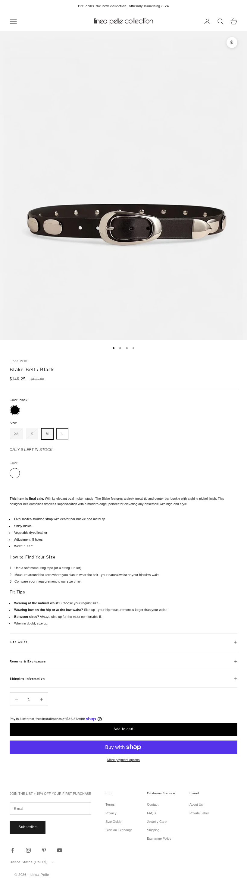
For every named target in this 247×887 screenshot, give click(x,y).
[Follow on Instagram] (28, 850)
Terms (110, 804)
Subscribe (27, 827)
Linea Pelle (19, 361)
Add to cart (123, 729)
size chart (74, 581)
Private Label (198, 813)
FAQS (151, 813)
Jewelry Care (157, 821)
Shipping (153, 830)
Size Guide (19, 641)
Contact (152, 804)
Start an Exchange (119, 830)
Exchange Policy (159, 838)
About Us (196, 804)
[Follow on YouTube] (60, 850)
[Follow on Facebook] (13, 850)
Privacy (111, 813)
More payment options (123, 760)
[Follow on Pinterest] (44, 850)
